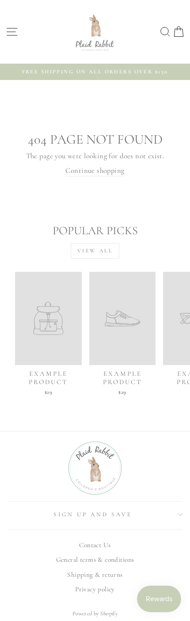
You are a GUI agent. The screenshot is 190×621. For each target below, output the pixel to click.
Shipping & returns (94, 575)
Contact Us (94, 545)
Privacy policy (95, 589)
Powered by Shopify (95, 613)
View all (95, 251)
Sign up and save (92, 514)
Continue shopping (94, 170)
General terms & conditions (95, 560)
